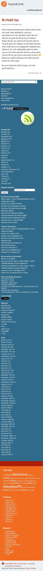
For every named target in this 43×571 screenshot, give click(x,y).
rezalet (24, 487)
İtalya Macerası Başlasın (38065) (12, 213)
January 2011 (5, 373)
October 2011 (6, 354)
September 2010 (7, 382)
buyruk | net (16, 4)
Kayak (3, 155)
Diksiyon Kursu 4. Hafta (20, 272)
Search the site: (7, 190)
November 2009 (6, 401)
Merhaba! (15, 290)
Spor (3, 174)
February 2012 (6, 344)
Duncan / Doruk (6, 319)
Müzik (3, 162)
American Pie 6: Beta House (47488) (13, 208)
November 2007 (6, 426)
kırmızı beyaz (23, 483)
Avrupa (3, 134)
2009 (4, 475)
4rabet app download (8, 266)
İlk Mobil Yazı (10, 20)
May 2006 (4, 450)
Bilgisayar (4, 139)
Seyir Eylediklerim (7, 98)
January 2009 (5, 405)
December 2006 (6, 436)
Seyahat (4, 167)
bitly (28, 475)
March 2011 (5, 368)
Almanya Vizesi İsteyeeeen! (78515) (13, 206)
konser (16, 483)
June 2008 (4, 410)
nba (6, 486)
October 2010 (6, 379)
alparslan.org (6, 305)
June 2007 (4, 429)
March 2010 (5, 393)
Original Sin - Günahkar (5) (10, 252)
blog (31, 475)
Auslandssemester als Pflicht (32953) (14, 215)
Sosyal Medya (6, 171)
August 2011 (5, 358)
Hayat (20, 24)
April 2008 (4, 415)
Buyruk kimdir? (6, 89)
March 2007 (5, 433)
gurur (22, 481)
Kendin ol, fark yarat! (8, 322)
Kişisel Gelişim (6, 160)
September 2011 (7, 356)
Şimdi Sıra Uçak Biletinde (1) (11, 250)
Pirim (3, 326)
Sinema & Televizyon (8, 169)
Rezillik (3, 164)
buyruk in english (7, 312)
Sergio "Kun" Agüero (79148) (11, 203)
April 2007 (4, 431)
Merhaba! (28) (6, 240)
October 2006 (6, 440)
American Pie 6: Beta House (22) (12, 238)
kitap (3, 157)
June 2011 (4, 363)
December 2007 (6, 424)
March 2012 (5, 342)
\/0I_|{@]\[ (4, 331)
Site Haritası (5, 100)
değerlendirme (15, 478)
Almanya (4, 132)
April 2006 (4, 452)
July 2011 (4, 361)
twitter (18, 490)
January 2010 (5, 396)
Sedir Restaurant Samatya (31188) (13, 217)
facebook (32, 478)
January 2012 (5, 347)
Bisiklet (3, 141)
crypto (3, 270)
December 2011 (6, 349)
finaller (38, 478)
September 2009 (7, 403)
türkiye (23, 490)
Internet (4, 153)
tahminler (12, 490)
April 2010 (4, 391)
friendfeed (6, 481)
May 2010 (4, 389)
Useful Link (5, 272)
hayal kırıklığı (28, 481)
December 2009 (6, 398)
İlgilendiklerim (6, 93)
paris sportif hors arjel (9, 261)
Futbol (3, 148)
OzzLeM (4, 324)
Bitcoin (3, 258)
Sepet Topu (5, 329)
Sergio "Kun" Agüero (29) (10, 233)
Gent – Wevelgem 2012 (17, 270)
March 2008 (5, 417)
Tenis (3, 181)
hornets (5, 483)
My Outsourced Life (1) (9, 247)
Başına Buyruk (6, 308)
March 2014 (5, 340)
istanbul (10, 483)
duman (22, 478)
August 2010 (5, 384)
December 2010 (6, 375)
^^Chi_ (3, 333)
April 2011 (4, 365)
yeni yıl (29, 490)
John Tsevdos (31, 568)
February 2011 (6, 370)
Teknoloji (4, 179)
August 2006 (5, 443)
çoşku (32, 490)
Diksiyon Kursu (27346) (9, 222)
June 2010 (4, 387)
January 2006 (5, 454)
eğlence (27, 478)
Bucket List (5, 91)
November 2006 (6, 438)
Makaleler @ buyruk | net (10, 104)
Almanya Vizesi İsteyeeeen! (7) (11, 236)
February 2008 (6, 419)
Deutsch (4, 143)
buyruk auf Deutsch (8, 310)
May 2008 (4, 412)
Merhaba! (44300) (7, 211)
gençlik (18, 481)
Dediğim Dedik (6, 317)
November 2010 (6, 377)
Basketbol (4, 136)
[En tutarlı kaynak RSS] (27, 125)
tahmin (6, 490)
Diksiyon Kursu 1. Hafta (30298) (12, 220)
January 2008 (5, 422)
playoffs (15, 486)
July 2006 (4, 445)
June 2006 (4, 447)
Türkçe (3, 176)
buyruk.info (5, 315)
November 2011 (6, 351)
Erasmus (4, 146)
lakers (30, 483)
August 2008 (5, 408)
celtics (6, 477)
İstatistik (4, 96)
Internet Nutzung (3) (8, 245)
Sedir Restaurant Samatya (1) (11, 243)
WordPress (17, 566)
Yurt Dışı (4, 183)
